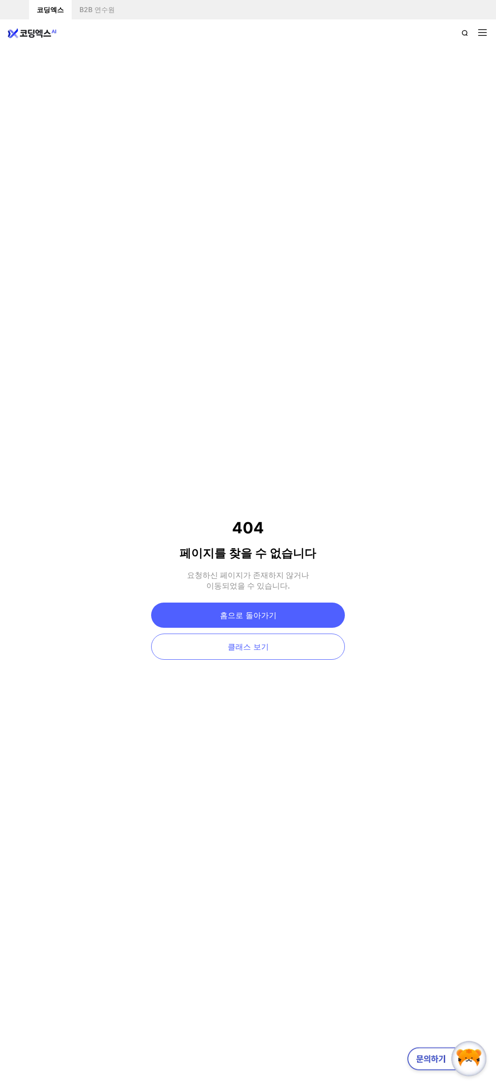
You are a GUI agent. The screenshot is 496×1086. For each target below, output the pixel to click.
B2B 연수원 (97, 9)
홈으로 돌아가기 (248, 615)
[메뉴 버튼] (482, 33)
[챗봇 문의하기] (444, 1058)
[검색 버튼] (465, 33)
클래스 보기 (248, 647)
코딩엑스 (50, 9)
